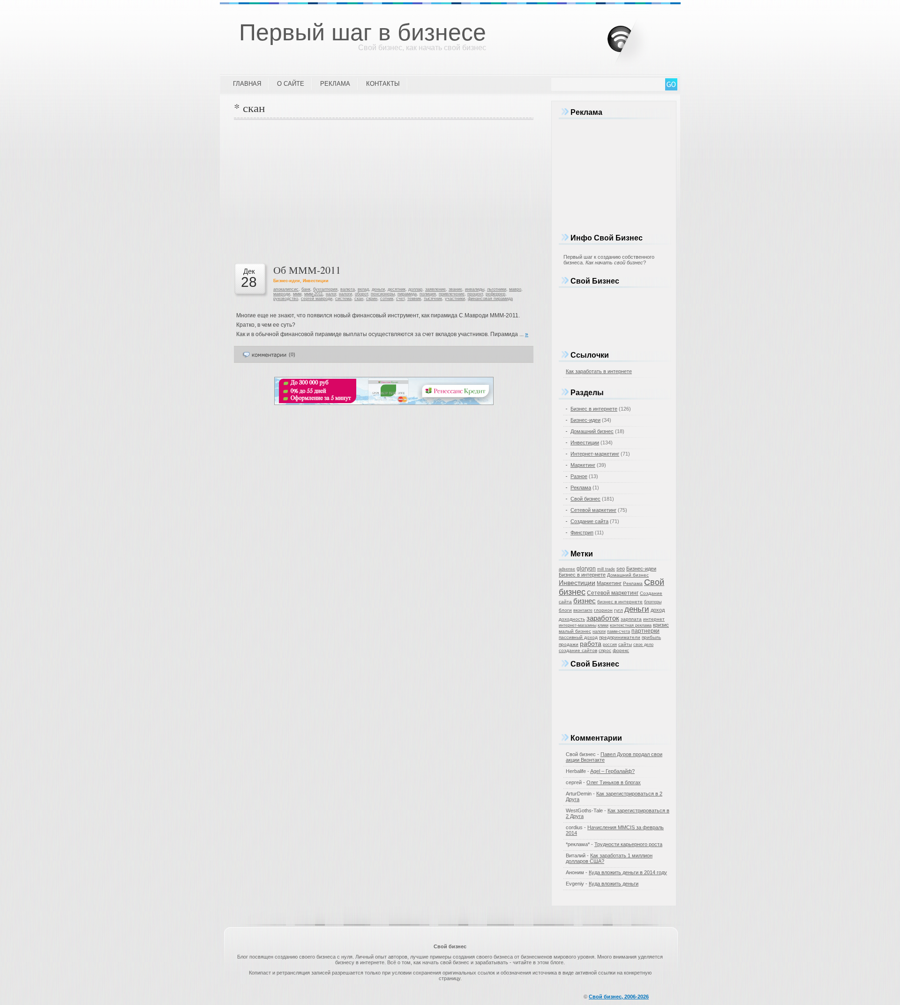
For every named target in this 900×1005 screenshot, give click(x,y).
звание (455, 289)
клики (603, 625)
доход (658, 610)
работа (590, 643)
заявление (435, 289)
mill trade (606, 569)
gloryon (586, 568)
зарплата (631, 619)
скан (358, 298)
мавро (515, 289)
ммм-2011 (313, 294)
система (343, 298)
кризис (661, 625)
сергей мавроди (316, 298)
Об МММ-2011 (307, 270)
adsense (567, 569)
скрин (371, 298)
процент (475, 294)
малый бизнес (575, 631)
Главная (247, 83)
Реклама (335, 83)
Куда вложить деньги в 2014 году (628, 872)
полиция (428, 294)
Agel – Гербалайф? (612, 771)
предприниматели (619, 637)
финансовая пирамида (490, 298)
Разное (578, 476)
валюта (347, 289)
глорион (603, 610)
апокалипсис (286, 289)
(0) (292, 354)
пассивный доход (578, 637)
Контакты (383, 83)
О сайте (290, 83)
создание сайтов (578, 650)
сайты (625, 644)
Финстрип (581, 532)
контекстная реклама (631, 625)
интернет (654, 619)
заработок (602, 618)
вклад (363, 289)
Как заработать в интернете (599, 371)
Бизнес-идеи (286, 280)
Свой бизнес (585, 499)
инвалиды (474, 289)
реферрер (495, 294)
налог (331, 294)
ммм (297, 294)
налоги (345, 294)
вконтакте (582, 610)
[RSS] (635, 37)
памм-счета (618, 631)
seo (620, 568)
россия (610, 644)
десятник (396, 289)
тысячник (433, 298)
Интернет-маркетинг (594, 454)
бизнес (584, 601)
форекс (621, 650)
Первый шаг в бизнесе (362, 32)
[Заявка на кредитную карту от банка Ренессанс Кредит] (384, 403)
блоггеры (652, 602)
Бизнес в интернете (593, 409)
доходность (572, 619)
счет (400, 298)
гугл (618, 610)
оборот (361, 294)
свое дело (643, 644)
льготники (496, 289)
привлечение (452, 294)
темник (414, 298)
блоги (565, 610)
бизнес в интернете (620, 601)
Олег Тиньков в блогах (613, 782)
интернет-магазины (577, 625)
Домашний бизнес (592, 431)
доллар (415, 289)
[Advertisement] (383, 190)
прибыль (651, 637)
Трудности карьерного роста (628, 844)
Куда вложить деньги (613, 883)
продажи (568, 644)
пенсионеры (383, 294)
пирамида (407, 294)
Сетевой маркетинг (593, 510)
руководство (285, 298)
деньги (378, 289)
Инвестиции (316, 280)
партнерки (645, 631)
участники (455, 298)
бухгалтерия (325, 289)
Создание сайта (589, 521)
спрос (605, 650)
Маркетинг (582, 465)
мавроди (281, 294)
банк (305, 289)
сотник (386, 298)
